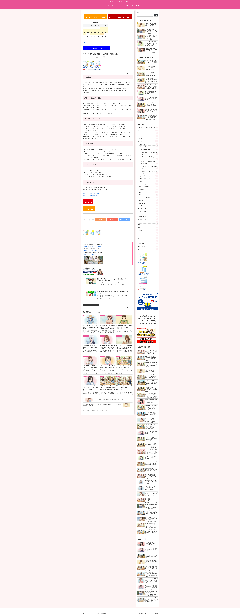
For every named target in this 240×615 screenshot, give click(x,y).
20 (95, 34)
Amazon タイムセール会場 (91, 250)
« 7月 (84, 42)
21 (98, 34)
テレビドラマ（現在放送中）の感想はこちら (96, 48)
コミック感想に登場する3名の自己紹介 (144, 611)
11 (88, 32)
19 (91, 34)
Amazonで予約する (89, 209)
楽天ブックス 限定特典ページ (91, 254)
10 (84, 32)
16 (105, 32)
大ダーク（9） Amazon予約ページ (91, 195)
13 (95, 32)
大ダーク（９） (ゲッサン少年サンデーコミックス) (106, 215)
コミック (97, 305)
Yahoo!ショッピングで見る (124, 219)
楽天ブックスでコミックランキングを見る (119, 17)
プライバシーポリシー (130, 611)
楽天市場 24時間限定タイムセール (92, 246)
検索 (138, 12)
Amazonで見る (100, 219)
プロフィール (155, 611)
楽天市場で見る (112, 219)
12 (91, 32)
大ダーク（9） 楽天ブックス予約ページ (93, 193)
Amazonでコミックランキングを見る (95, 17)
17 (84, 34)
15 (102, 32)
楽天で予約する (88, 202)
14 (98, 32)
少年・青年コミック (87, 305)
